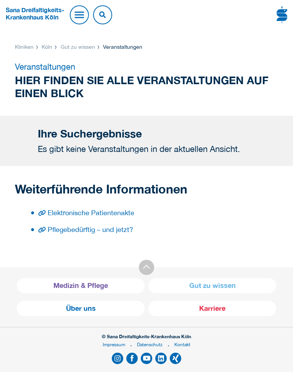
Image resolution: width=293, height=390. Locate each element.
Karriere (212, 308)
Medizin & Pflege (80, 285)
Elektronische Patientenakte (91, 213)
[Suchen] (102, 15)
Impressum (114, 344)
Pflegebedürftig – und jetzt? (90, 229)
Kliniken (25, 47)
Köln (47, 47)
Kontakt (182, 344)
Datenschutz (150, 344)
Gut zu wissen (78, 47)
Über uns (81, 308)
